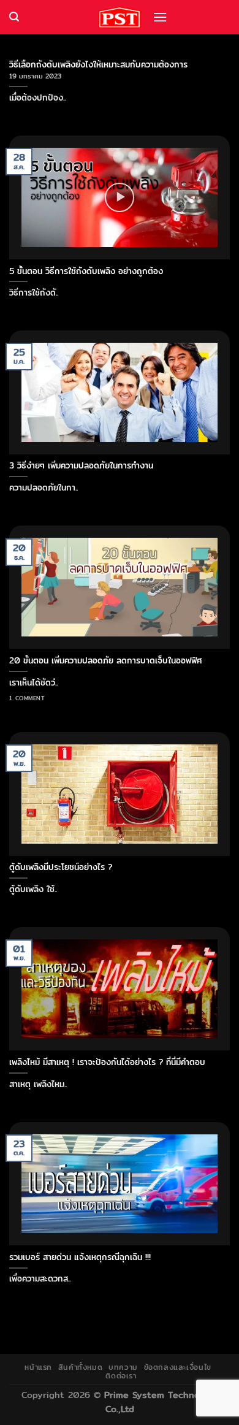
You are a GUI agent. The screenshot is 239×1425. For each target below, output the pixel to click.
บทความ (123, 1367)
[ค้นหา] (14, 17)
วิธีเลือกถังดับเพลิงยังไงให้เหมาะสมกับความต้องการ (98, 64)
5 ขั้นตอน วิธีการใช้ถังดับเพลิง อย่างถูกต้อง (86, 271)
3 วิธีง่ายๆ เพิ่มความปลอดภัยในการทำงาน (81, 465)
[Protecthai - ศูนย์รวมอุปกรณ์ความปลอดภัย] (119, 17)
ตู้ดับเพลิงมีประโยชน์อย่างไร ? (60, 867)
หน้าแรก (38, 1367)
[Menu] (160, 17)
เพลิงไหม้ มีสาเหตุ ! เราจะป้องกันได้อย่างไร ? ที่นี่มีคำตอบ (107, 1062)
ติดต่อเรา (120, 1375)
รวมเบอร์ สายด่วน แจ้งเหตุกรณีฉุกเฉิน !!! (80, 1257)
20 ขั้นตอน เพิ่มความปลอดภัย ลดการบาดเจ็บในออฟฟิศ (105, 660)
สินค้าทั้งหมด (80, 1367)
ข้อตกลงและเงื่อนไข (177, 1367)
